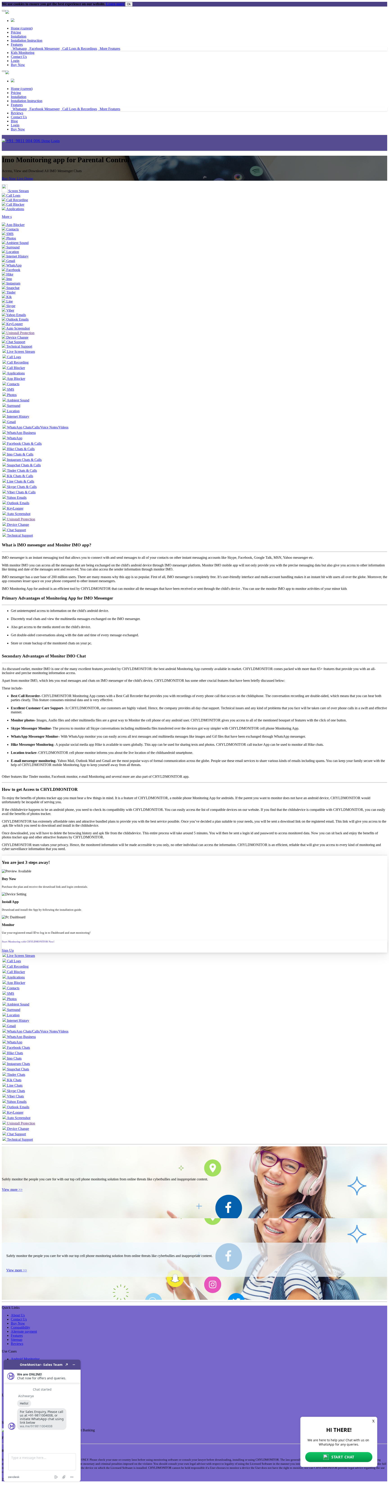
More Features (109, 48)
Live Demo (25, 178)
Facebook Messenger (44, 48)
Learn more (115, 4)
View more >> (12, 1189)
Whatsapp (19, 48)
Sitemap (16, 1339)
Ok (129, 4)
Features (17, 44)
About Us (18, 1315)
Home (22, 28)
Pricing (16, 32)
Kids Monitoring (22, 53)
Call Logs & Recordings (79, 48)
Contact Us (19, 57)
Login (55, 141)
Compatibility (20, 1327)
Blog (14, 121)
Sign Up (8, 950)
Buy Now (18, 65)
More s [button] (7, 217)
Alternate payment (24, 1331)
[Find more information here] (42, 1420)
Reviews (17, 113)
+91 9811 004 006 (23, 140)
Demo (45, 141)
